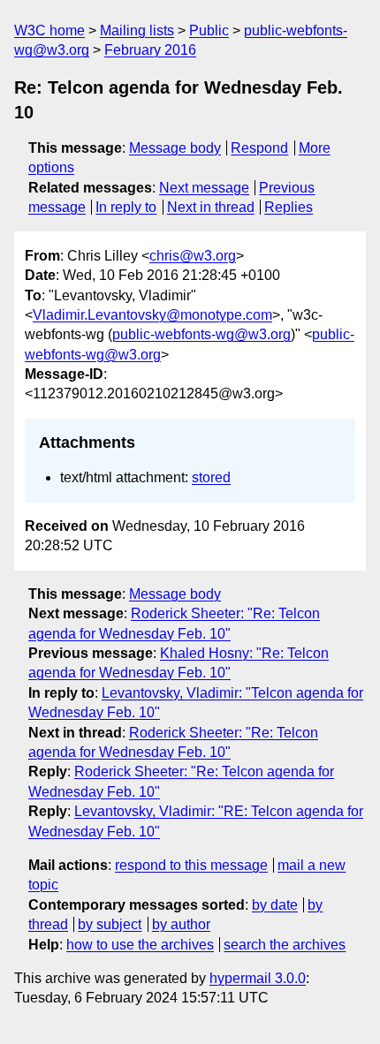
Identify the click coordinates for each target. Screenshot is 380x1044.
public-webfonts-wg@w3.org (201, 334)
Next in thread (211, 207)
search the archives (285, 944)
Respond (259, 147)
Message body (175, 147)
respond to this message (191, 865)
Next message (204, 187)
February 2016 (150, 49)
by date (275, 904)
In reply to (125, 207)
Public (209, 30)
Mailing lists (137, 30)
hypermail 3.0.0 (257, 978)
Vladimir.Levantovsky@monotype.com (152, 314)
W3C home (49, 30)
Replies (288, 207)
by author (181, 924)
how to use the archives (140, 944)
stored (211, 477)
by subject (109, 924)
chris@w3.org (192, 255)
